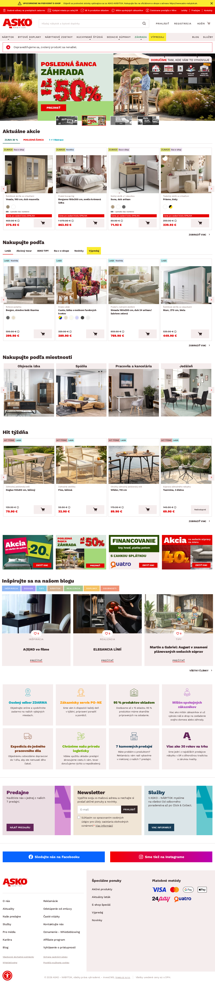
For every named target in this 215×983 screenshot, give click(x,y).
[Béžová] (13, 318)
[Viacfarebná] (60, 318)
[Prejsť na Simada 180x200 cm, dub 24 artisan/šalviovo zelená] (133, 285)
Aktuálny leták (101, 897)
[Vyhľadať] (145, 23)
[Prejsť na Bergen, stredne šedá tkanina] (28, 285)
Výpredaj (94, 250)
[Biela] (13, 207)
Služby (208, 37)
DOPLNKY (91, 588)
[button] (7, 976)
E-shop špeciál (101, 904)
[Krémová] (71, 318)
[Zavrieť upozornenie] (211, 3)
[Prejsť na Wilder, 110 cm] (133, 465)
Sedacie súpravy (119, 37)
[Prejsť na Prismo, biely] (186, 174)
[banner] (28, 552)
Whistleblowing (10, 962)
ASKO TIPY (43, 250)
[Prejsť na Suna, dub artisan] (133, 174)
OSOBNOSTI (110, 588)
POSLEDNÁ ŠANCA (33, 139)
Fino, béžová (66, 488)
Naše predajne (12, 916)
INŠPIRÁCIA (11, 588)
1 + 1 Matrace (56, 139)
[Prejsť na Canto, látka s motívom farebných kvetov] (81, 285)
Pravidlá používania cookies (56, 962)
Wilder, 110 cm (126, 488)
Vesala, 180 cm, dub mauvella (22, 198)
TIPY (41, 588)
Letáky (184, 10)
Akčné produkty (102, 889)
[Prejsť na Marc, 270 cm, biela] (186, 285)
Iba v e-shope (61, 250)
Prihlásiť (162, 23)
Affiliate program (54, 939)
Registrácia (182, 23)
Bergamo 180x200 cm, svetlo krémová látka (79, 199)
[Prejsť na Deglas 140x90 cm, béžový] (28, 465)
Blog (195, 37)
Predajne (195, 10)
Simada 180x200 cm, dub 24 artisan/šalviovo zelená (131, 310)
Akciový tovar (24, 250)
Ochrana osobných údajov (55, 957)
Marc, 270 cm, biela (177, 308)
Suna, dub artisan (123, 198)
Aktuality (8, 908)
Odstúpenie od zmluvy (57, 908)
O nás (6, 901)
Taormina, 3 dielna (177, 488)
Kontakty (208, 10)
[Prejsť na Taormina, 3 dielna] (186, 465)
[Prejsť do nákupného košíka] (203, 23)
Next (211, 189)
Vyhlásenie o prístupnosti (59, 947)
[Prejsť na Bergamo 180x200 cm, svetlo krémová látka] (81, 174)
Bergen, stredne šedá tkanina (22, 308)
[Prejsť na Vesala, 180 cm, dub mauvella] (28, 174)
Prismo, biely (176, 198)
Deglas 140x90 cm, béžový (20, 488)
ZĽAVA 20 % (11, 139)
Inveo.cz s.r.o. (122, 977)
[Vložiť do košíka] (43, 223)
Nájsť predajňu (20, 827)
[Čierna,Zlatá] (171, 207)
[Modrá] (77, 318)
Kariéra (7, 939)
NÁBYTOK (55, 588)
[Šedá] (124, 207)
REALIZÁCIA (73, 588)
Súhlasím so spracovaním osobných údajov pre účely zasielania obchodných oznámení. (104, 821)
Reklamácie (50, 901)
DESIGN (28, 588)
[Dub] (8, 207)
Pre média (9, 932)
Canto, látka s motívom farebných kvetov (77, 310)
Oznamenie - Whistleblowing (61, 932)
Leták (8, 250)
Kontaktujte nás (53, 924)
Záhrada (141, 37)
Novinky (78, 250)
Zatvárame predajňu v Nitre (163, 10)
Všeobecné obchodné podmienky (18, 957)
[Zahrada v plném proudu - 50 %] (107, 87)
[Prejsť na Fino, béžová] (81, 465)
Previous (4, 189)
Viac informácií (104, 825)
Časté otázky (51, 916)
